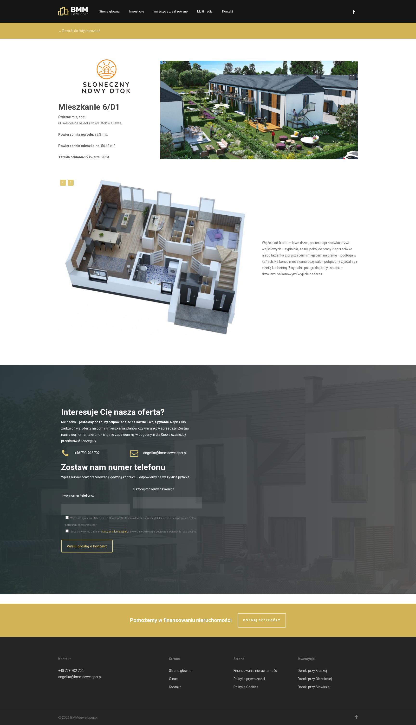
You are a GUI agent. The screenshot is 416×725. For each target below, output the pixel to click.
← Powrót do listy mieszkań (79, 31)
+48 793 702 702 (71, 671)
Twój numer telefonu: (77, 495)
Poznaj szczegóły (261, 620)
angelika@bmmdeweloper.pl (80, 677)
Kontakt (175, 687)
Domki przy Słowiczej (314, 687)
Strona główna (180, 671)
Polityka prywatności (249, 679)
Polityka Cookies (246, 687)
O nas (173, 679)
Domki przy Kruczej (312, 671)
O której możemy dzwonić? (153, 489)
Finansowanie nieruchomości (256, 671)
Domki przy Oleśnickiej (315, 679)
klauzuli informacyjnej (114, 531)
